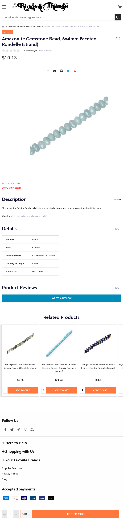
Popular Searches (12, 468)
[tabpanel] (20, 360)
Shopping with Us (20, 451)
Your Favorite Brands (22, 460)
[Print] (61, 71)
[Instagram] (25, 429)
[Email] (55, 71)
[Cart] (119, 7)
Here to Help (16, 442)
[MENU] (4, 7)
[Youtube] (32, 429)
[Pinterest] (75, 71)
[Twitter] (68, 71)
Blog (4, 479)
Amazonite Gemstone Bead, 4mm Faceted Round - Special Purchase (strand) (59, 368)
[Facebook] (48, 71)
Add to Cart (76, 514)
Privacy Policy (10, 473)
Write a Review (45, 50)
